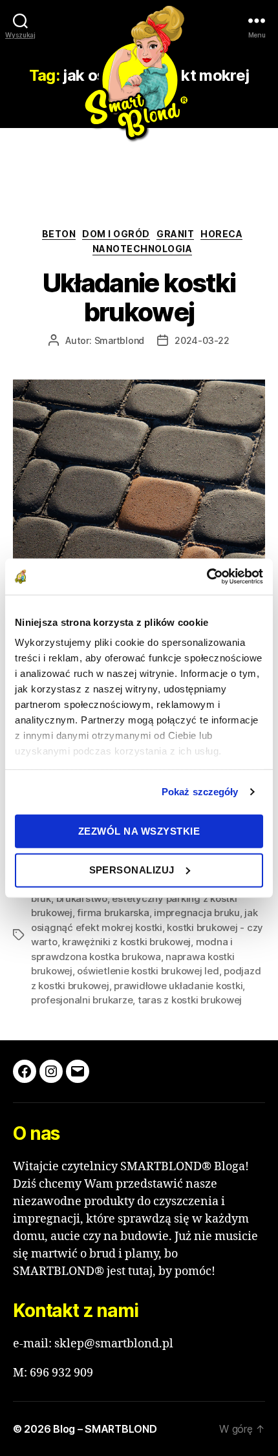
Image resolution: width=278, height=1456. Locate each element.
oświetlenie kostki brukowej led (148, 971)
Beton (59, 233)
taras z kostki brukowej (190, 1000)
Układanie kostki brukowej (139, 297)
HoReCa (221, 233)
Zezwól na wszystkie (139, 830)
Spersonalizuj (132, 869)
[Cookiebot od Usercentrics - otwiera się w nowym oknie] (206, 576)
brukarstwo (81, 898)
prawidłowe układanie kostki (178, 986)
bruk (41, 898)
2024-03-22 (202, 340)
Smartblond (119, 340)
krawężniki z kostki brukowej (126, 942)
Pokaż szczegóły (200, 791)
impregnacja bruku (197, 912)
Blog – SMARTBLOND (104, 1428)
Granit (175, 233)
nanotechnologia (142, 248)
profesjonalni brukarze (82, 1000)
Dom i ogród (116, 233)
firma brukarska (113, 912)
